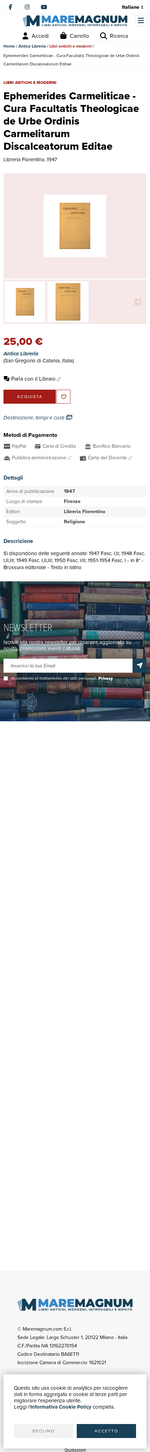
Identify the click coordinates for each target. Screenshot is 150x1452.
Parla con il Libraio (33, 379)
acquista (30, 397)
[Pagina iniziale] (75, 21)
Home (9, 46)
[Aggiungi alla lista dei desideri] (63, 397)
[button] (139, 301)
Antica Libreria (32, 46)
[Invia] (140, 666)
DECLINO (43, 1431)
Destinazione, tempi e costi (34, 417)
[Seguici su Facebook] (10, 7)
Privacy (105, 678)
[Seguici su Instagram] (27, 7)
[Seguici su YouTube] (44, 7)
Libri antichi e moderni (71, 46)
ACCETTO (106, 1431)
